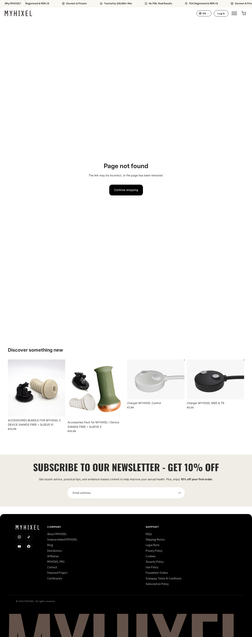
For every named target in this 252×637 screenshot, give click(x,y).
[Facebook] (28, 546)
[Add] (59, 410)
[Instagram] (19, 537)
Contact (52, 567)
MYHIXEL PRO (56, 562)
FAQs (149, 534)
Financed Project (57, 573)
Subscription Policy (157, 584)
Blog (50, 545)
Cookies (151, 556)
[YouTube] (19, 546)
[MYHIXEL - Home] (18, 13)
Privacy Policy (154, 551)
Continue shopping (126, 190)
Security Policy (155, 562)
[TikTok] (28, 537)
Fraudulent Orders (157, 573)
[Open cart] (243, 13)
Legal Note (152, 545)
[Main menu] (234, 13)
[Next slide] (59, 388)
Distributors (54, 551)
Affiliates (53, 556)
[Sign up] (179, 493)
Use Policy (152, 567)
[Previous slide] (14, 388)
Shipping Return (155, 539)
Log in (221, 13)
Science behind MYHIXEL (62, 539)
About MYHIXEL (57, 534)
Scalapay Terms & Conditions (164, 578)
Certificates (54, 578)
